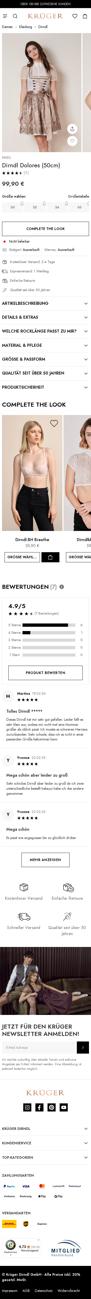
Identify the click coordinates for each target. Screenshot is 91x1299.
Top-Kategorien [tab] (17, 1157)
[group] (45, 205)
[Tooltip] (61, 587)
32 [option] (35, 207)
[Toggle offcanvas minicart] (85, 16)
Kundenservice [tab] (16, 1143)
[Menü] (38, 1241)
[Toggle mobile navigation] (5, 16)
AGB (26, 1290)
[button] (54, 423)
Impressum (9, 1290)
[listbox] (45, 207)
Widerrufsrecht (69, 1290)
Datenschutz (44, 1290)
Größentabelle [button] (78, 196)
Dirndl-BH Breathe (32, 539)
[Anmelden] (83, 1047)
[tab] (45, 303)
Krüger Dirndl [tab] (16, 1128)
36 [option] (79, 207)
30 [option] (13, 207)
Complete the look (45, 228)
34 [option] (57, 207)
